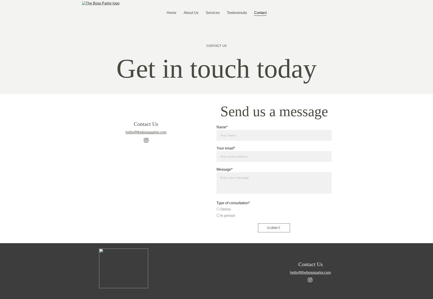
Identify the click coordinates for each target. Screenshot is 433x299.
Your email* (225, 148)
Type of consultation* (233, 203)
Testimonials (237, 13)
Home (171, 13)
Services (213, 13)
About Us (191, 13)
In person (227, 215)
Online (225, 209)
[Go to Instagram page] (146, 140)
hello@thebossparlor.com (146, 132)
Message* (224, 169)
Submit (274, 228)
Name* (222, 127)
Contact (260, 13)
